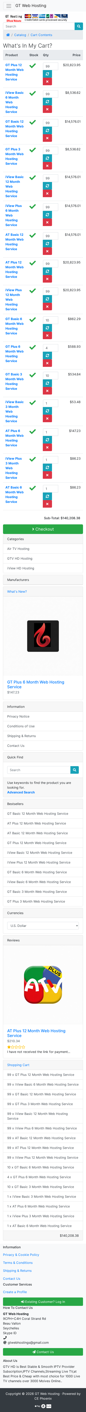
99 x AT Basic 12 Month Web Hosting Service (41, 1138)
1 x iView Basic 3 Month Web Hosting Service (41, 1197)
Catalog (20, 35)
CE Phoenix (43, 1398)
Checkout (44, 529)
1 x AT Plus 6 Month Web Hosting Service (38, 1206)
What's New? (17, 591)
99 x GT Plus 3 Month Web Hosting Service (40, 1104)
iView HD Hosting (20, 568)
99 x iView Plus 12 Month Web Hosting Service (42, 1157)
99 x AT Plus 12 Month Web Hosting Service (40, 1148)
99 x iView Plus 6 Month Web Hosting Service (42, 1128)
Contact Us (15, 746)
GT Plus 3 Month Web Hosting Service (36, 901)
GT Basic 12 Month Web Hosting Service (37, 814)
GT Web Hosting (30, 5)
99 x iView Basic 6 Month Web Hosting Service (43, 1084)
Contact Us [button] (45, 1352)
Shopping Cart (18, 1065)
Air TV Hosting (18, 549)
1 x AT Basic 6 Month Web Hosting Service (39, 1226)
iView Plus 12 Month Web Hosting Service (38, 862)
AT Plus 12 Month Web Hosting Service (36, 823)
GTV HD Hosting (19, 558)
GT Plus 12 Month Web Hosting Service (36, 843)
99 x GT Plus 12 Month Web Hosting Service (40, 1075)
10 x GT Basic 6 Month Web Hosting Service (40, 1167)
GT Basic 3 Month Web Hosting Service (37, 892)
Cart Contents (41, 35)
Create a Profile (15, 1292)
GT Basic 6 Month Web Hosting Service (37, 872)
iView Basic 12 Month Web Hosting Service (39, 853)
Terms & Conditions (18, 1263)
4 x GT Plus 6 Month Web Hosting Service (39, 1177)
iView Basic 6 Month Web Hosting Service (39, 882)
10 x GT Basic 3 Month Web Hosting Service (40, 1187)
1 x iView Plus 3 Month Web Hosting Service (40, 1216)
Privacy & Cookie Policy (21, 1255)
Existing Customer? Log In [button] (44, 1302)
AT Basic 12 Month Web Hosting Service (37, 833)
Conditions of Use (21, 726)
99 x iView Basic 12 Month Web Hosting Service (37, 1116)
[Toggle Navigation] (8, 6)
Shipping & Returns (21, 736)
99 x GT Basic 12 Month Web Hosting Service (41, 1094)
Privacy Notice (18, 716)
